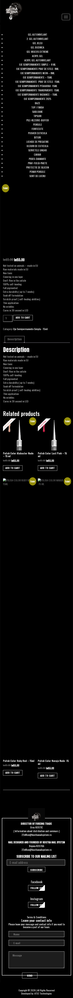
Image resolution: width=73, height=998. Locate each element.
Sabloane (37, 111)
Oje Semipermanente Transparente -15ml (37, 90)
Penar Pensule (37, 172)
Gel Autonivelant (37, 34)
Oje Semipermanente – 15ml (37, 77)
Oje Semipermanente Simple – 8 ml (37, 64)
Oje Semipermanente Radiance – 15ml (37, 94)
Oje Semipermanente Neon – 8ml (37, 73)
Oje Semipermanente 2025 (37, 99)
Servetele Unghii (37, 150)
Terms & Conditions (36, 917)
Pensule (37, 124)
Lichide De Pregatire (37, 142)
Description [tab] (14, 339)
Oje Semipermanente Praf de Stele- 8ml (37, 69)
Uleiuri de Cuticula (37, 146)
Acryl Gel (37, 56)
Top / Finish (37, 107)
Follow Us (36, 888)
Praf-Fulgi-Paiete (37, 163)
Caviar (37, 154)
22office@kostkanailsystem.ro (36, 835)
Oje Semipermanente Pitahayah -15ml (37, 86)
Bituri (37, 137)
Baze (37, 103)
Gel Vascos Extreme (37, 51)
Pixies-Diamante (37, 159)
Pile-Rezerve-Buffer (37, 120)
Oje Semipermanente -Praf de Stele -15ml (37, 81)
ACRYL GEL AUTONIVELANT (37, 60)
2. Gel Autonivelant (37, 39)
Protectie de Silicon (37, 167)
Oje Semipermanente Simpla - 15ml (30, 329)
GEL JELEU (37, 43)
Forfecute (37, 129)
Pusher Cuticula (37, 133)
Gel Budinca (37, 47)
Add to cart (23, 317)
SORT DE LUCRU (37, 176)
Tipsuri (37, 116)
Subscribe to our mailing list (36, 856)
